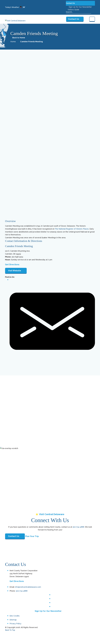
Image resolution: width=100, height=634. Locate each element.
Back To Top (10, 630)
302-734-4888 (78, 527)
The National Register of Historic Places (72, 229)
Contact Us (70, 3)
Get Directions (12, 264)
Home (13, 42)
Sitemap (13, 620)
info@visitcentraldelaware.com (28, 587)
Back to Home (18, 38)
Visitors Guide (73, 10)
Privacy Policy (15, 624)
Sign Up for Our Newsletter (80, 7)
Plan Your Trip (32, 536)
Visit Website (14, 270)
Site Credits (15, 616)
